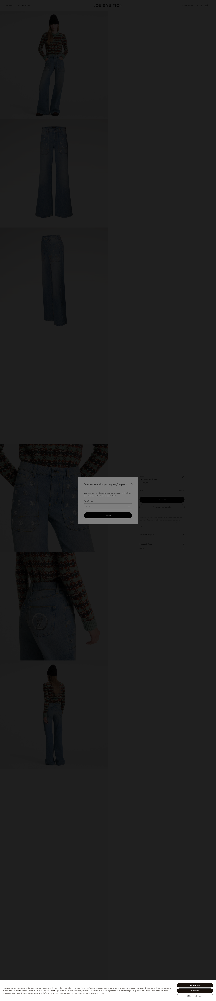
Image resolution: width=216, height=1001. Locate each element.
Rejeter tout (195, 990)
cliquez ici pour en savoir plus (93, 993)
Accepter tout (195, 985)
